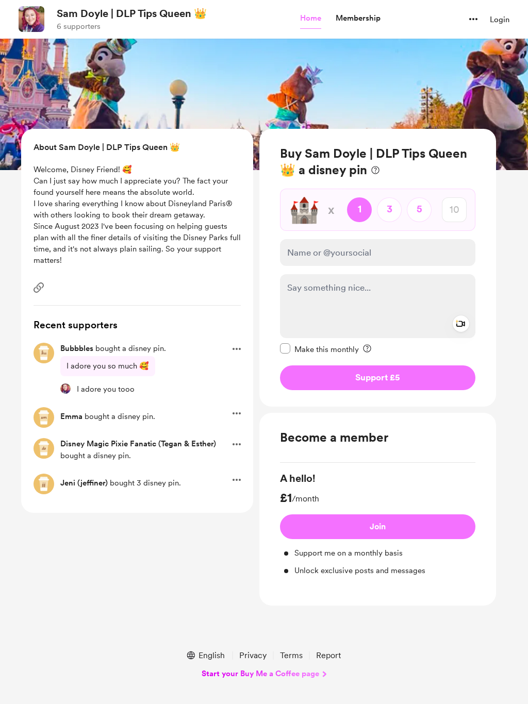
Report (328, 655)
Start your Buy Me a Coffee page (260, 673)
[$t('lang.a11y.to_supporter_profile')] (65, 388)
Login (499, 19)
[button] (310, 18)
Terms (291, 655)
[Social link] (39, 287)
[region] (377, 268)
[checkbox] (319, 349)
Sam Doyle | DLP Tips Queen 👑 (132, 13)
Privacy (253, 655)
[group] (377, 524)
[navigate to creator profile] (31, 19)
